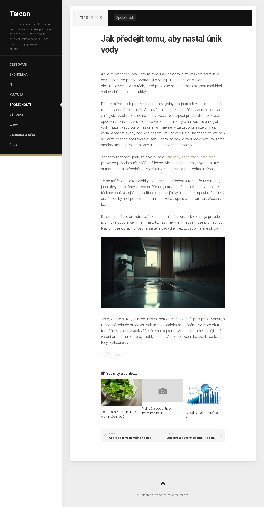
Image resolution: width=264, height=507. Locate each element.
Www (14, 125)
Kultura (16, 94)
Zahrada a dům (22, 135)
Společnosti (20, 105)
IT (11, 84)
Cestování (18, 64)
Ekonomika (19, 74)
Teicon (20, 14)
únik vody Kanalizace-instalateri (190, 157)
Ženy (13, 145)
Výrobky (17, 115)
